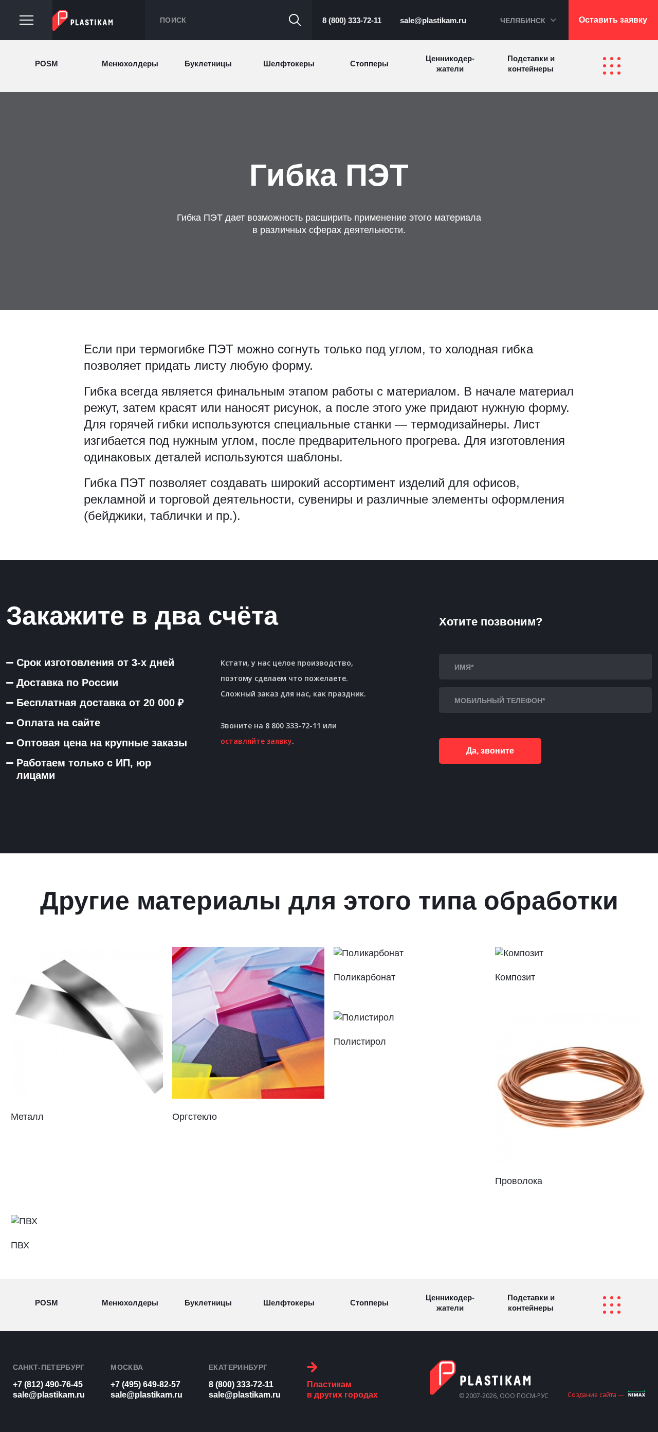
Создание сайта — (596, 1394)
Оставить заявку (613, 19)
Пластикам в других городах (342, 1389)
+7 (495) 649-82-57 (145, 1384)
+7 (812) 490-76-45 (48, 1384)
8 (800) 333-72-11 (351, 20)
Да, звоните (490, 750)
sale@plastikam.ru (433, 20)
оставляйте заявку (256, 741)
